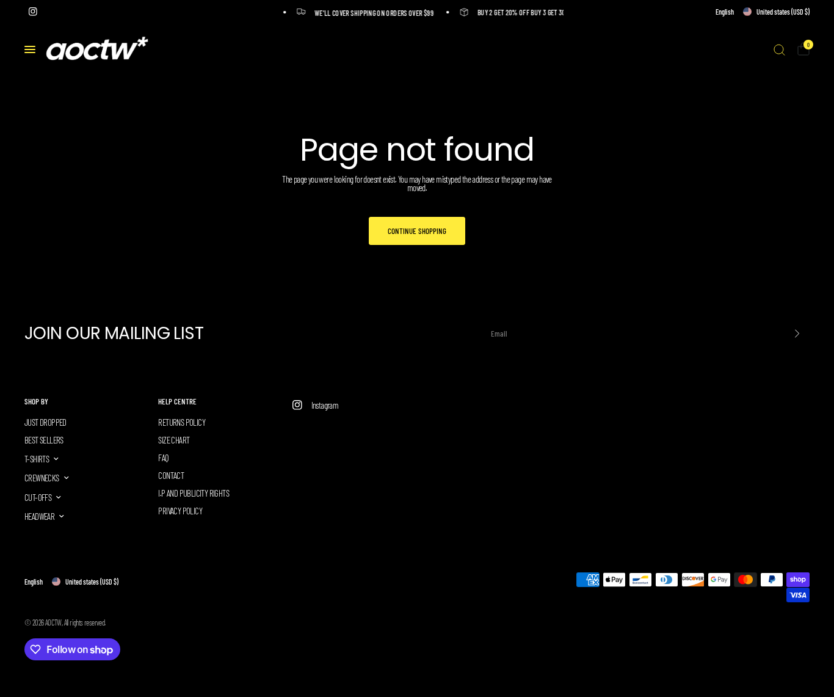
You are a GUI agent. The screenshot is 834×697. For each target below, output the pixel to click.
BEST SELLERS (43, 439)
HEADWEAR (39, 516)
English (725, 11)
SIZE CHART (173, 439)
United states (783, 11)
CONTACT (171, 475)
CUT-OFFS (37, 497)
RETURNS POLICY (181, 422)
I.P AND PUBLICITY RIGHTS (193, 492)
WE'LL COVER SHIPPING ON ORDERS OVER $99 (371, 12)
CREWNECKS (41, 477)
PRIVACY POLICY (180, 510)
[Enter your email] (797, 333)
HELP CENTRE (177, 402)
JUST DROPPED (45, 422)
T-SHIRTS (36, 458)
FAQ (163, 457)
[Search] (779, 49)
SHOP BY (36, 402)
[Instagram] (33, 11)
